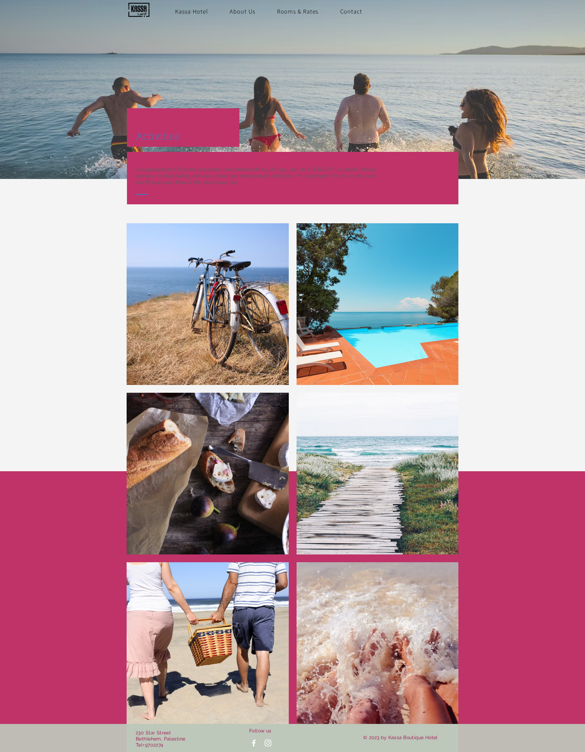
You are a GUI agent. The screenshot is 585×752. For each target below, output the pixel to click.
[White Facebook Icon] (253, 743)
